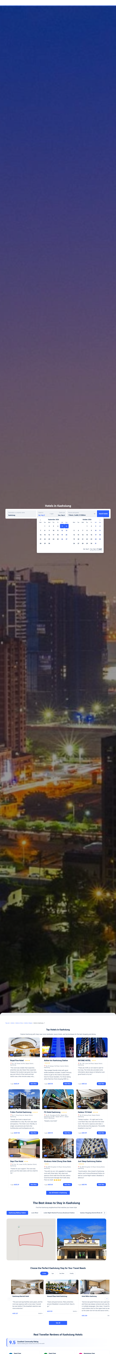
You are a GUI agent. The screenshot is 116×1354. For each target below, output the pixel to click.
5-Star (44, 1273)
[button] (100, 3)
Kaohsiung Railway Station (17, 1213)
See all (58, 1323)
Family (71, 1273)
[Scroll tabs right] (104, 1212)
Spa (53, 1273)
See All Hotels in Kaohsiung (58, 1193)
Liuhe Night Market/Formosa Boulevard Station (59, 1213)
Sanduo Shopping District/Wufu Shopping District (96, 1213)
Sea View (61, 1273)
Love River (34, 1213)
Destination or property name (16, 512)
